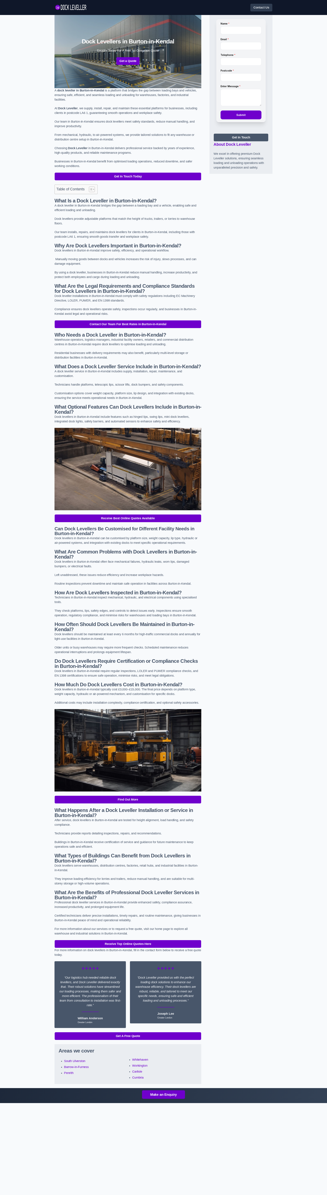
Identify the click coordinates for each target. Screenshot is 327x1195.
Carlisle (137, 1071)
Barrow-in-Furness (76, 1067)
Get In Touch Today (128, 176)
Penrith (69, 1073)
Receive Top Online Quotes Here (128, 944)
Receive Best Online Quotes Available (128, 518)
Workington (139, 1065)
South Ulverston (74, 1061)
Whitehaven (140, 1059)
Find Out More (128, 799)
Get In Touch (241, 137)
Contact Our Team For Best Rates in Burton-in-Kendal (128, 324)
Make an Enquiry (163, 1094)
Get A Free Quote (128, 1036)
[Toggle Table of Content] (90, 189)
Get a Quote (127, 61)
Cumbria (138, 1077)
